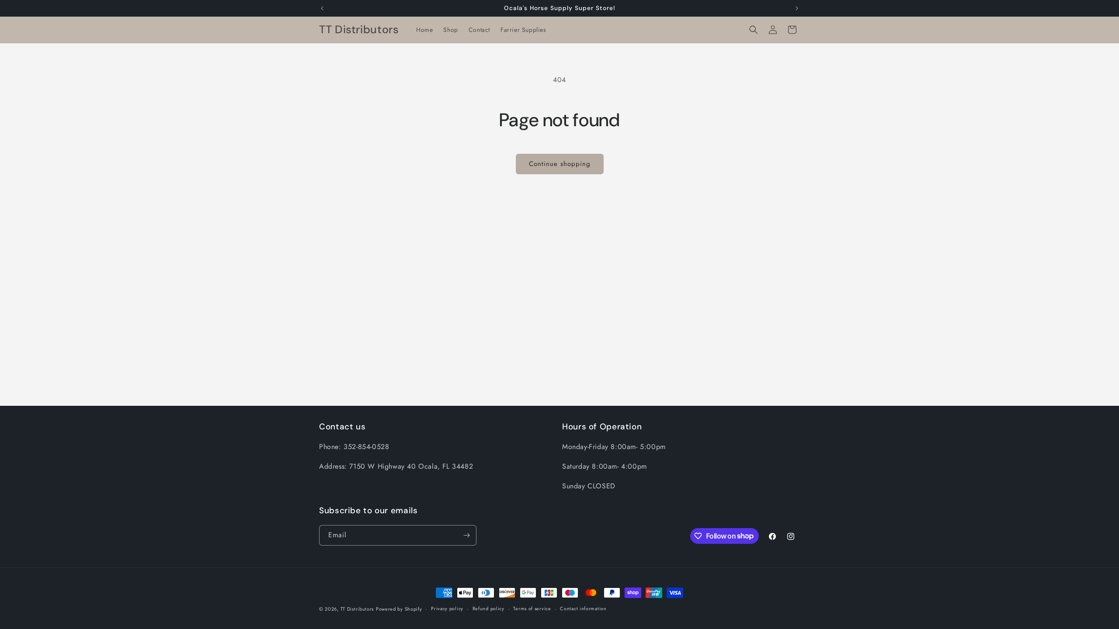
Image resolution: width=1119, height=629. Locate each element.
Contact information (583, 608)
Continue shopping (560, 164)
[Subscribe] (466, 535)
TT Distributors (357, 608)
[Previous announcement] (322, 8)
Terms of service (532, 608)
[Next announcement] (796, 8)
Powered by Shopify (399, 608)
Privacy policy (447, 608)
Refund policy (488, 608)
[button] (753, 29)
